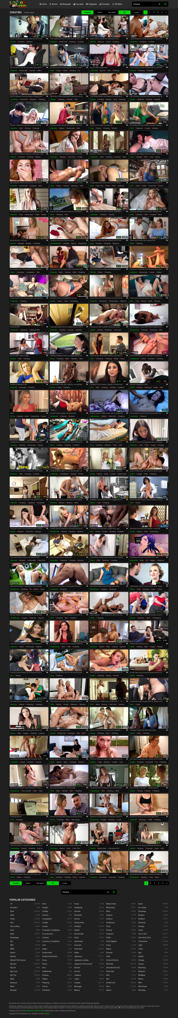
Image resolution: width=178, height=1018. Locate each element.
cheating (21, 42)
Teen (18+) (142, 934)
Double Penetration (49, 956)
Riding (108, 949)
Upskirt (141, 956)
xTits (132, 186)
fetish (108, 186)
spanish (39, 647)
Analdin (52, 301)
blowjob (108, 99)
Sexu (131, 301)
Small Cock (110, 983)
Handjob (77, 926)
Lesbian (77, 983)
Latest (99, 12)
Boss (44, 904)
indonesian (103, 301)
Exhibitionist (47, 971)
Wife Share (142, 986)
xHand (52, 359)
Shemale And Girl (113, 968)
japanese (23, 330)
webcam (123, 301)
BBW (117, 791)
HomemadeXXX (55, 243)
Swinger (141, 926)
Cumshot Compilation (51, 941)
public (37, 214)
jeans (160, 589)
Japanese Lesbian (81, 960)
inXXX (52, 762)
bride (150, 301)
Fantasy (45, 975)
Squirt (140, 904)
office (40, 70)
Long (136, 12)
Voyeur (141, 964)
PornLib (52, 387)
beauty (144, 301)
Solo (108, 986)
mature (62, 128)
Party (108, 926)
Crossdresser (47, 934)
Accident (13, 907)
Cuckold (45, 937)
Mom (108, 911)
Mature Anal (111, 904)
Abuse (47, 1013)
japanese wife (35, 330)
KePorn (132, 589)
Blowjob (13, 990)
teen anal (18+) (114, 848)
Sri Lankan (142, 907)
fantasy (41, 733)
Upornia (132, 618)
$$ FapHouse (134, 330)
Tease (140, 930)
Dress (44, 960)
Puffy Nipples (111, 941)
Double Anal (47, 953)
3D (147, 560)
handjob (101, 99)
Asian (12, 919)
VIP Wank (117, 4)
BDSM (116, 359)
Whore (140, 979)
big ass (122, 647)
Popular (87, 12)
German (77, 911)
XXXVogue (54, 157)
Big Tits (13, 975)
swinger (160, 647)
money (18, 675)
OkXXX (132, 387)
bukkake (121, 531)
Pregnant (109, 934)
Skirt (108, 975)
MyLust (92, 503)
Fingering (45, 983)
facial (98, 531)
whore (36, 589)
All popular (65, 4)
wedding (24, 589)
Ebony (44, 964)
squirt (157, 848)
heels (156, 387)
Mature (77, 990)
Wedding (141, 975)
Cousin (45, 926)
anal (76, 99)
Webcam (141, 971)
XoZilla (92, 474)
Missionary (110, 907)
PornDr (12, 272)
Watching (142, 968)
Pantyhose (110, 922)
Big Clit (13, 968)
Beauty (13, 956)
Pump (108, 945)
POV (66, 214)
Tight (140, 945)
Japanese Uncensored (83, 964)
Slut (107, 979)
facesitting (74, 301)
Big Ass (13, 964)
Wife (140, 983)
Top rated (78, 4)
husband (150, 70)
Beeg (92, 128)
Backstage (14, 937)
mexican (30, 42)
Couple (45, 922)
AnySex (132, 99)
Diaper (44, 949)
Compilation (47, 919)
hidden (159, 272)
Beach (12, 953)
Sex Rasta (18, 4)
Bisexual (13, 983)
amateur (155, 128)
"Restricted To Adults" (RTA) (35, 1011)
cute (151, 157)
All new (53, 4)
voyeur (59, 186)
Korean (77, 971)
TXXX (132, 128)
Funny (76, 904)
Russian (109, 953)
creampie (36, 128)
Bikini (12, 979)
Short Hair (110, 971)
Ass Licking (14, 926)
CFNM (150, 820)
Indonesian (78, 941)
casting (139, 647)
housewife (24, 99)
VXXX (52, 214)
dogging (104, 589)
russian (99, 243)
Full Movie (46, 990)
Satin (108, 956)
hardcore (106, 560)
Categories (91, 4)
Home (43, 4)
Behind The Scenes (18, 960)
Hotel (76, 937)
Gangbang (78, 907)
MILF (38, 272)
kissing (27, 128)
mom (21, 128)
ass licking (75, 820)
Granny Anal (79, 922)
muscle (64, 531)
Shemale (109, 964)
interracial (20, 272)
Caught (45, 907)
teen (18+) (71, 157)
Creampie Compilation (51, 930)
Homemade (79, 934)
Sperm (108, 990)
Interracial (78, 949)
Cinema (45, 915)
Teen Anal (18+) (144, 937)
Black (12, 986)
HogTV (132, 474)
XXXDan (13, 42)
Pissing (109, 930)
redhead (141, 99)
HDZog (12, 416)
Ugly (139, 953)
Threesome (142, 941)
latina (108, 42)
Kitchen (77, 968)
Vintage (141, 960)
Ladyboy (77, 975)
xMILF (52, 70)
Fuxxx (52, 186)
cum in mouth (26, 791)
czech (59, 70)
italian (144, 186)
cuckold (80, 42)
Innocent (77, 945)
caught (147, 128)
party (146, 445)
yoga (100, 762)
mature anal (122, 474)
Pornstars (104, 4)
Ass (11, 922)
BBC (160, 330)
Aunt (12, 930)
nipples (152, 560)
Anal (12, 911)
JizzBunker (134, 42)
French (45, 986)
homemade (23, 70)
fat (157, 762)
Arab (12, 915)
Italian (76, 953)
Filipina (45, 979)
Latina (76, 979)
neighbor (79, 330)
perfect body (113, 301)
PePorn (92, 618)
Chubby (45, 911)
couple (80, 157)
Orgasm (109, 915)
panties (98, 128)
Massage (77, 986)
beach (158, 157)
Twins (140, 949)
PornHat (13, 243)
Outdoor (109, 919)
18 (79, 70)
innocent (118, 157)
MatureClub (134, 560)
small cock (63, 42)
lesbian (113, 474)
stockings (108, 330)
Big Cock (13, 971)
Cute (44, 945)
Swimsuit (141, 922)
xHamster (53, 42)
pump (59, 387)
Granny (77, 919)
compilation (31, 272)
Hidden (77, 930)
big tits (102, 70)
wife (78, 128)
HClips (132, 647)
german (32, 70)
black (65, 70)
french (161, 186)
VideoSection (134, 359)
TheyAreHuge (14, 618)
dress (123, 359)
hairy (66, 301)
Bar (11, 941)
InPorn (52, 445)
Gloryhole (78, 915)
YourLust (133, 70)
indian (22, 647)
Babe (12, 934)
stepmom (33, 99)
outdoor (59, 445)
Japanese (78, 956)
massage (74, 186)
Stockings (142, 911)
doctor (138, 503)
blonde (114, 128)
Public (108, 937)
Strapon (141, 915)
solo (109, 70)
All (125, 12)
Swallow (141, 919)
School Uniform (112, 960)
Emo (44, 968)
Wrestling (142, 990)
